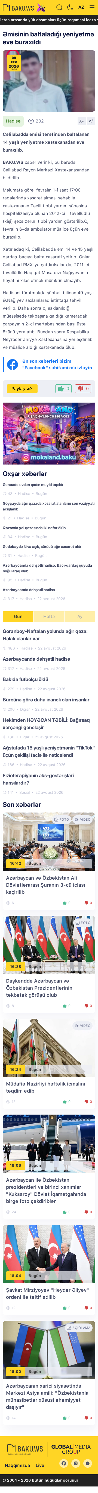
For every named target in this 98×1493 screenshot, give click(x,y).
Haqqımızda (17, 1465)
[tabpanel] (49, 711)
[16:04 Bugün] (49, 1253)
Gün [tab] (18, 616)
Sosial (24, 792)
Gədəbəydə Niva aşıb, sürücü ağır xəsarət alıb (42, 546)
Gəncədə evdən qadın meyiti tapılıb (33, 484)
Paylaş (18, 388)
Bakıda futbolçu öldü (25, 679)
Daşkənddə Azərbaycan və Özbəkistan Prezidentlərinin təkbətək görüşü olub (39, 988)
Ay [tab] (79, 616)
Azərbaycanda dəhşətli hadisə (29, 590)
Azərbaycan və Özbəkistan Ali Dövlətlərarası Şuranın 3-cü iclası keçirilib (45, 885)
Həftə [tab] (49, 616)
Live (40, 1465)
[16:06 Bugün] (49, 1143)
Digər (25, 709)
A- (81, 121)
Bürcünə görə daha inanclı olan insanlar (46, 699)
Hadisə (13, 121)
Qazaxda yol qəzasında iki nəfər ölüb (34, 528)
